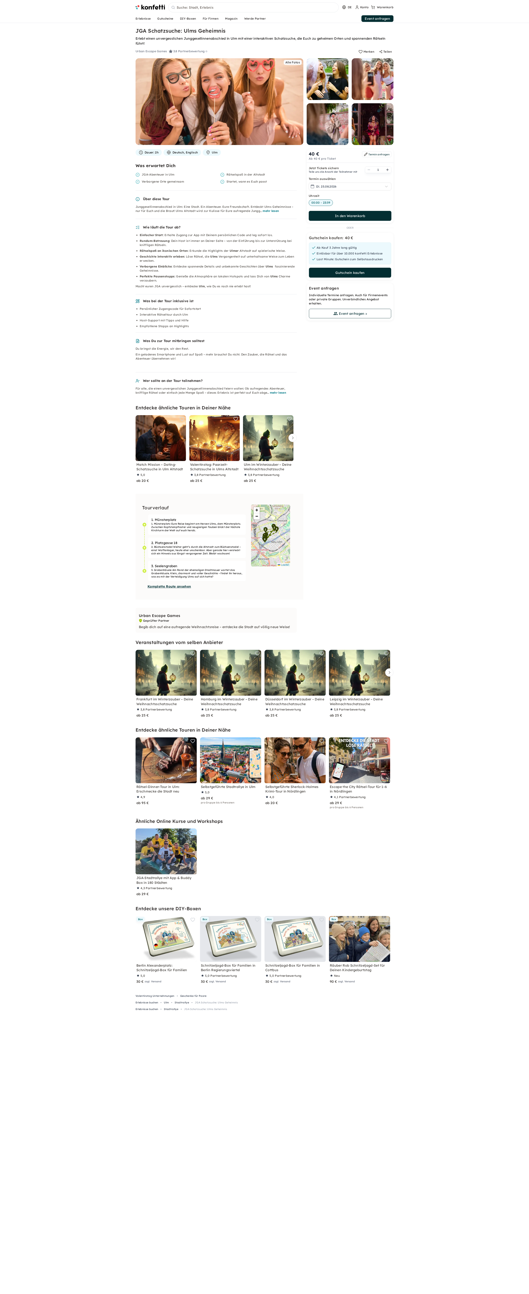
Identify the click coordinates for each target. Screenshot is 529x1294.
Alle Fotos (292, 62)
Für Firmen (210, 18)
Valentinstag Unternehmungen (155, 995)
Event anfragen (377, 19)
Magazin (231, 18)
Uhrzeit (314, 196)
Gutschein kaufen (350, 273)
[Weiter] (291, 438)
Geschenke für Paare (193, 995)
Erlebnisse (143, 18)
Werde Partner (255, 18)
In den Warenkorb (350, 216)
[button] (265, 529)
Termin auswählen (322, 179)
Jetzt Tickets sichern (324, 168)
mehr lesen (271, 211)
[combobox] (253, 7)
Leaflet (284, 564)
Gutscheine (165, 18)
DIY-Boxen (188, 18)
